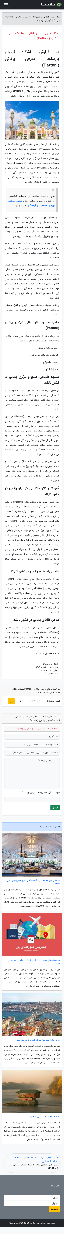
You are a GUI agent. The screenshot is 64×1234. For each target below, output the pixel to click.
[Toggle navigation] (6, 5)
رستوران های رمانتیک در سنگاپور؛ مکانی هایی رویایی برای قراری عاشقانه (33, 882)
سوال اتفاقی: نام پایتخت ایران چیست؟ (41, 792)
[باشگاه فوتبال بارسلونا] (51, 4)
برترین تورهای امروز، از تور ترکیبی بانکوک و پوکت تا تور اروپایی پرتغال (34, 962)
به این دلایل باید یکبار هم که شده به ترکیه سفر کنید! (38, 1040)
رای (11, 701)
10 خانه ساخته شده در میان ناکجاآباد (45, 1116)
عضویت (54, 1209)
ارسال (55, 807)
